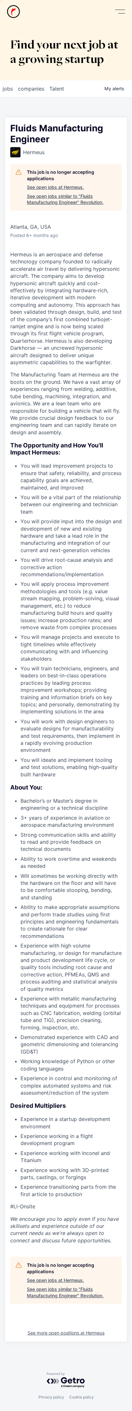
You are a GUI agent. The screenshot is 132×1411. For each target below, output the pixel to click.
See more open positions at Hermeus (66, 1333)
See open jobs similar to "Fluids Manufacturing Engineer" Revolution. (65, 199)
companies (31, 88)
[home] (13, 11)
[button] (120, 12)
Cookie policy (81, 1397)
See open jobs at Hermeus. (55, 187)
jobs (8, 88)
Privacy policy (51, 1397)
